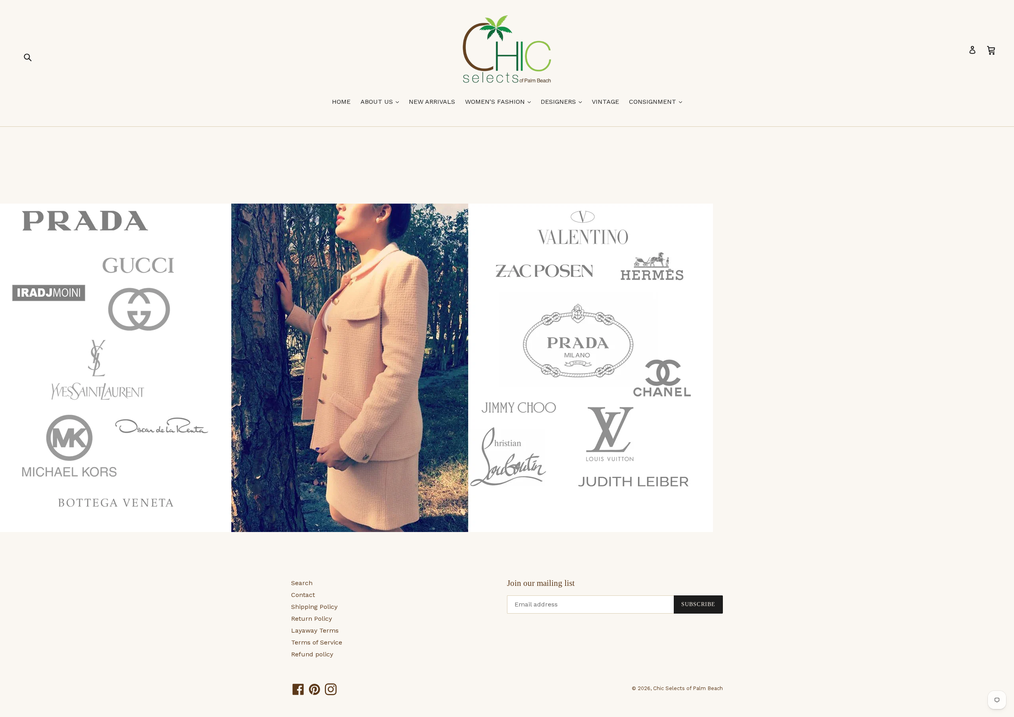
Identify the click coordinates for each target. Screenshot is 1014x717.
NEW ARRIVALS (432, 101)
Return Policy (311, 618)
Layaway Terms (315, 630)
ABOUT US (381, 101)
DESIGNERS (563, 101)
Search (302, 583)
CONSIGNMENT (657, 101)
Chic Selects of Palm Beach (688, 688)
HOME (341, 101)
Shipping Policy (314, 606)
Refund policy (312, 654)
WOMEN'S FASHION (500, 101)
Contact (303, 595)
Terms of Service (316, 642)
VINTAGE (605, 101)
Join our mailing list (541, 583)
